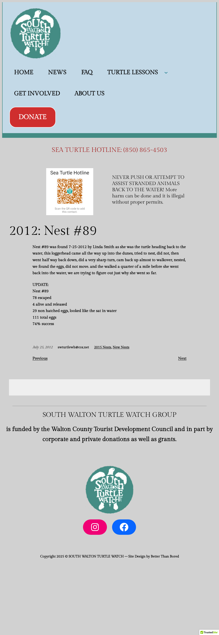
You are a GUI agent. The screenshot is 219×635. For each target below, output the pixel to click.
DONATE (33, 117)
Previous (40, 358)
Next (182, 358)
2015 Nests (102, 347)
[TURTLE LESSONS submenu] (166, 72)
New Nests (121, 347)
